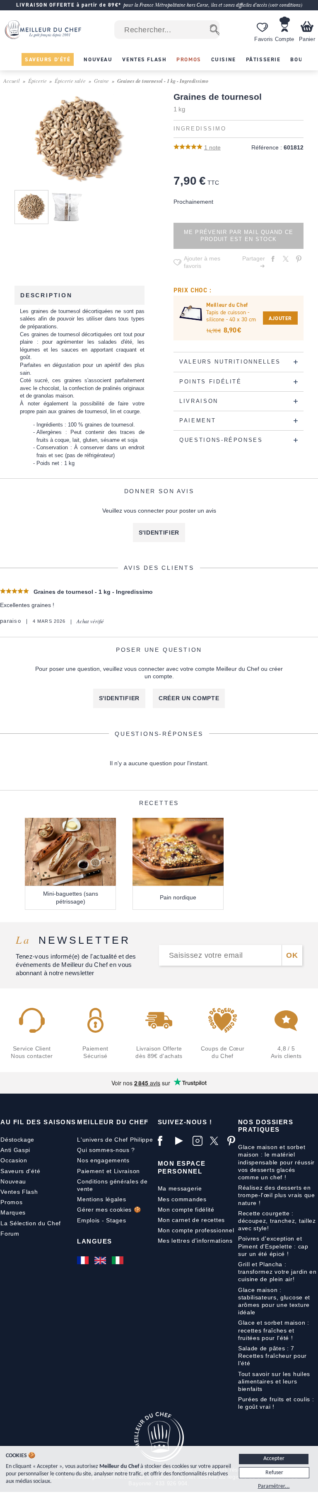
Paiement (90, 1171)
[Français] (83, 1260)
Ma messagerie (180, 1188)
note (212, 147)
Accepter (273, 1459)
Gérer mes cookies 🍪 (109, 1209)
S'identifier (159, 532)
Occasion (13, 1160)
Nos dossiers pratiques (265, 1125)
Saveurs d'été (20, 1171)
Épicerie (37, 80)
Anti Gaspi (15, 1150)
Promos (11, 1202)
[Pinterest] (234, 1140)
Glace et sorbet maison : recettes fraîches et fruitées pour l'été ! (273, 1330)
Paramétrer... (274, 1486)
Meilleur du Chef (113, 1121)
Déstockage (17, 1139)
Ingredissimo (199, 129)
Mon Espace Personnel (182, 1167)
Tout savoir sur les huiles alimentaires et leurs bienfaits (274, 1381)
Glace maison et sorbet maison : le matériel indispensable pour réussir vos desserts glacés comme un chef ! (276, 1162)
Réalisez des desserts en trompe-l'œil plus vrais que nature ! (276, 1195)
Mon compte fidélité (186, 1209)
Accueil (11, 80)
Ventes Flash (19, 1191)
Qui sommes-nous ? (106, 1150)
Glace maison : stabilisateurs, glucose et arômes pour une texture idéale (274, 1301)
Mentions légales (101, 1199)
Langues (94, 1241)
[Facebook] (164, 1140)
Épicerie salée (70, 80)
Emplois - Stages (101, 1220)
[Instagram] (199, 1140)
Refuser (274, 1473)
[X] (216, 1140)
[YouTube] (181, 1140)
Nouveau (13, 1181)
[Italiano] (118, 1260)
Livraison (127, 1171)
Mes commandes (182, 1199)
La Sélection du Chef (30, 1223)
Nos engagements (103, 1160)
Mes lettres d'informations (195, 1240)
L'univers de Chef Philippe (115, 1139)
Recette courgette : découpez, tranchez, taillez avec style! (277, 1220)
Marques (13, 1212)
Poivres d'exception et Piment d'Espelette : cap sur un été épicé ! (273, 1246)
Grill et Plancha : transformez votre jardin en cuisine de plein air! (277, 1271)
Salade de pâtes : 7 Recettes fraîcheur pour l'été (272, 1355)
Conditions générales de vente (112, 1185)
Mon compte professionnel (196, 1230)
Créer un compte (189, 698)
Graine (101, 80)
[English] (101, 1260)
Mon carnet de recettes (191, 1220)
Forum (9, 1233)
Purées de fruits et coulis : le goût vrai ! (276, 1403)
